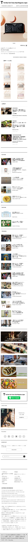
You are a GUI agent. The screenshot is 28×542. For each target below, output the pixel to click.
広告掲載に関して (5, 478)
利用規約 (16, 471)
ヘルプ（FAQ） (17, 476)
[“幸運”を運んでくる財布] (14, 60)
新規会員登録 (14, 449)
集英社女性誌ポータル (18, 481)
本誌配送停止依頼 (17, 479)
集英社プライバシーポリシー (20, 474)
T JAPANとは (4, 471)
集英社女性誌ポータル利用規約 (7, 474)
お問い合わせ (4, 476)
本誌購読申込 (21, 417)
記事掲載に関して (17, 478)
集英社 (3, 481)
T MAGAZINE (4, 483)
